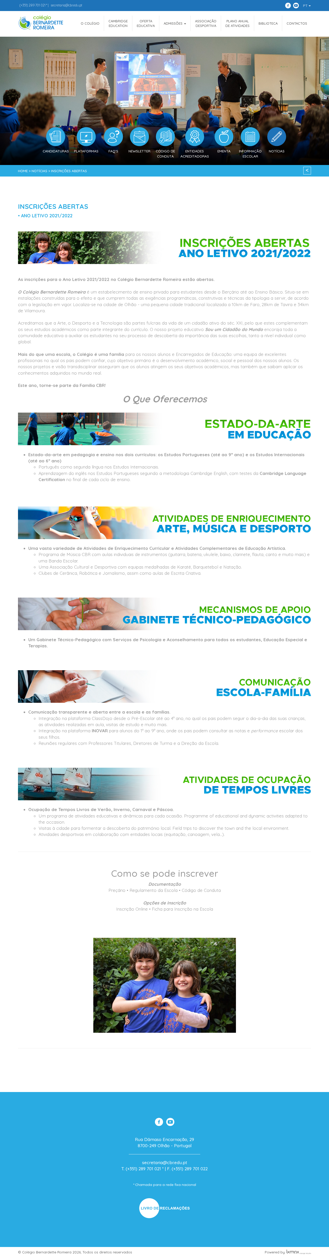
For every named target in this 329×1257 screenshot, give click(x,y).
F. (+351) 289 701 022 (187, 1168)
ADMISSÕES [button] (174, 23)
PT (306, 5)
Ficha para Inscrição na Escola (182, 909)
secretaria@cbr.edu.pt (66, 5)
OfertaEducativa (146, 23)
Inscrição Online (132, 909)
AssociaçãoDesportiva (205, 23)
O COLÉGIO (90, 23)
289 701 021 (32, 5)
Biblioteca (268, 23)
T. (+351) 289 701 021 (141, 1168)
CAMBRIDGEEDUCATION (118, 23)
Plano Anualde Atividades (237, 23)
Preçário (116, 890)
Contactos (297, 23)
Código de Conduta (201, 890)
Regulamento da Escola (154, 890)
